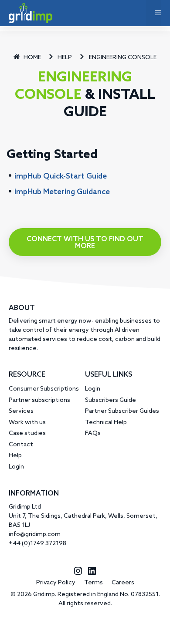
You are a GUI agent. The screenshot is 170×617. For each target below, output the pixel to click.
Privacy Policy (55, 583)
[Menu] (153, 13)
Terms (93, 583)
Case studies (27, 433)
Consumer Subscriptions (44, 389)
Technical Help (106, 422)
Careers (123, 583)
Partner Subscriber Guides (122, 411)
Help (15, 455)
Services (21, 411)
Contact (21, 444)
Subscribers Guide (110, 400)
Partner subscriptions (39, 400)
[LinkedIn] (92, 574)
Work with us (27, 422)
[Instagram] (78, 574)
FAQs (93, 433)
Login (16, 467)
